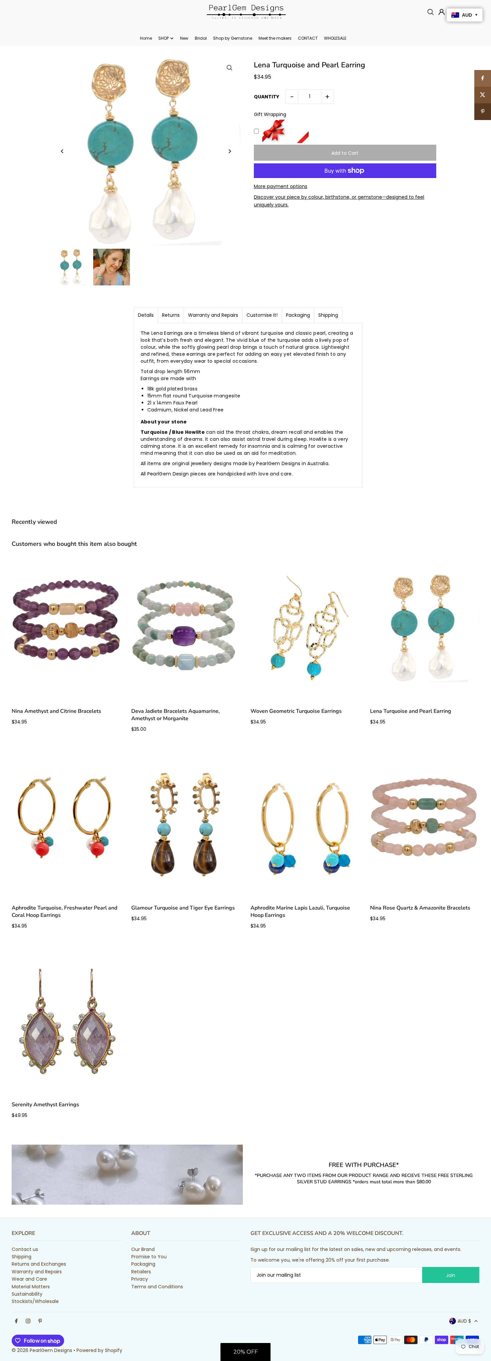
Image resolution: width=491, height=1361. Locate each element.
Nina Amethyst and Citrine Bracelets (56, 711)
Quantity (266, 96)
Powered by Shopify (99, 1350)
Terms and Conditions (157, 1286)
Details (146, 315)
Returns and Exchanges (39, 1264)
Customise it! (262, 315)
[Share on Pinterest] (482, 111)
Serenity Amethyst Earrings (45, 1104)
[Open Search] (431, 12)
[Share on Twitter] (482, 95)
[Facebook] (16, 1321)
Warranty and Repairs (213, 315)
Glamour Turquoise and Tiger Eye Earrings (183, 908)
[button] (245, 1352)
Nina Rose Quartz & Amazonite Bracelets (420, 908)
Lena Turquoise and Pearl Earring (410, 711)
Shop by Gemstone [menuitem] (232, 38)
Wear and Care (29, 1279)
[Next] (229, 151)
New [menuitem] (184, 38)
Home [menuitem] (146, 38)
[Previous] (62, 151)
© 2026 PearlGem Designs (42, 1350)
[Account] (442, 12)
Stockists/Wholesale (35, 1301)
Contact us (25, 1249)
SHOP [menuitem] (163, 38)
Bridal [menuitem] (201, 38)
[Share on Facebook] (482, 78)
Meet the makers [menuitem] (275, 38)
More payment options (280, 186)
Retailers (141, 1271)
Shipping (328, 315)
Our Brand (143, 1249)
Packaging (298, 315)
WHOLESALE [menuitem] (335, 38)
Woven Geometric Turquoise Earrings (296, 711)
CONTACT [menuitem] (308, 38)
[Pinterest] (40, 1321)
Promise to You (149, 1256)
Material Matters (31, 1286)
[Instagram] (28, 1321)
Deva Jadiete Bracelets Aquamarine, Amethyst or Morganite (175, 715)
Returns (171, 315)
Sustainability (27, 1294)
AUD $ (464, 1321)
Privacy (139, 1279)
